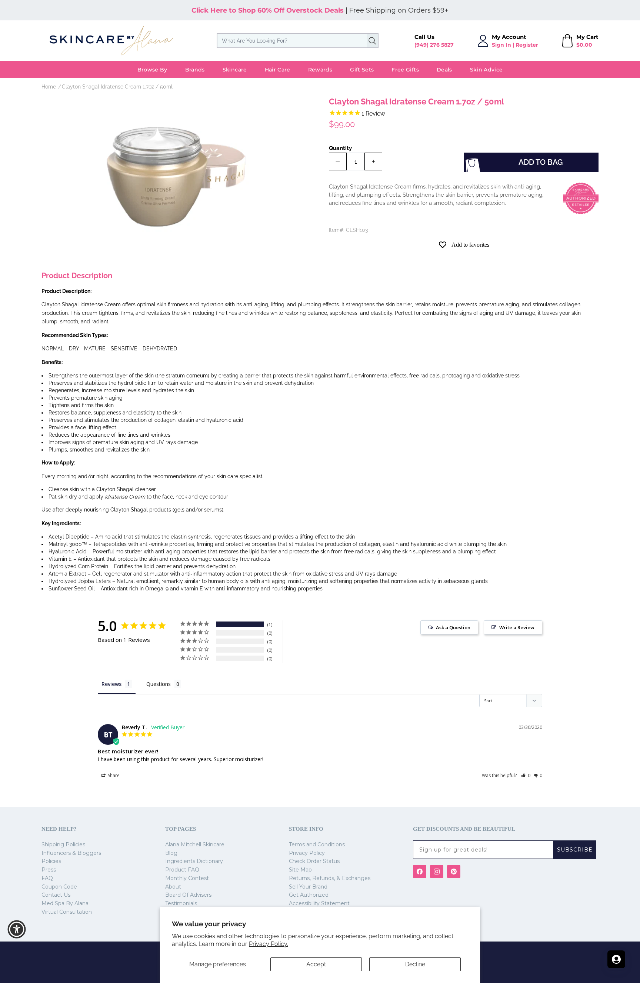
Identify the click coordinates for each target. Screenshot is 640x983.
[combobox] (298, 40)
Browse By (152, 69)
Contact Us (55, 895)
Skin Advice (486, 69)
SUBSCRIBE (575, 849)
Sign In (501, 44)
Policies (51, 861)
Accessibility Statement (319, 903)
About (173, 886)
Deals (444, 69)
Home (48, 87)
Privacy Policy (307, 853)
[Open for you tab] (616, 959)
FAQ (47, 878)
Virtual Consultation (66, 912)
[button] (525, 775)
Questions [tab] (158, 683)
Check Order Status (314, 861)
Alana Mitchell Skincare (194, 844)
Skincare (235, 69)
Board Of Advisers (188, 895)
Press (48, 869)
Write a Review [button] (516, 627)
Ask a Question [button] (453, 627)
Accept (316, 964)
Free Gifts (405, 69)
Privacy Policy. (268, 943)
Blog (171, 853)
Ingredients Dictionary (194, 861)
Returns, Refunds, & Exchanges (329, 878)
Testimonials (181, 903)
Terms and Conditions (317, 844)
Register (527, 44)
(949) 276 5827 (434, 44)
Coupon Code (59, 886)
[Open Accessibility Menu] (16, 929)
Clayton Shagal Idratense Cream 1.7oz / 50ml (117, 87)
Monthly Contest (187, 878)
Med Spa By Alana (65, 903)
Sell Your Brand (308, 886)
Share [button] (113, 775)
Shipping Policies (63, 844)
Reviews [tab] (111, 683)
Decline (415, 964)
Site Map (300, 869)
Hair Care (277, 69)
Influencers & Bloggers (71, 853)
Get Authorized (309, 895)
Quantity (340, 148)
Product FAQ (182, 869)
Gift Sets (362, 69)
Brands (195, 69)
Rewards (320, 69)
